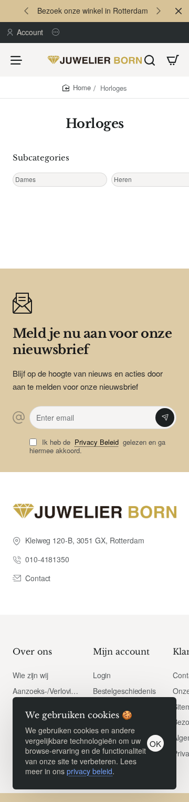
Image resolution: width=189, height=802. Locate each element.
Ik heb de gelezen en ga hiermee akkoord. (97, 447)
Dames (25, 179)
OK (155, 743)
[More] (57, 32)
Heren (123, 179)
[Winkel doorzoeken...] (150, 60)
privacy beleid (89, 771)
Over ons (32, 651)
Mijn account (121, 651)
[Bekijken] (173, 60)
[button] (26, 10)
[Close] (178, 11)
